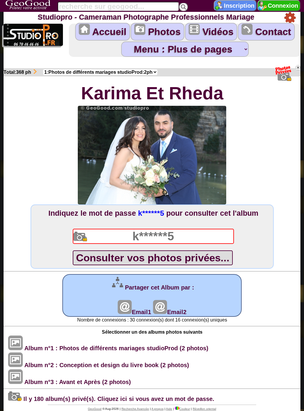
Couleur (184, 408)
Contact (272, 31)
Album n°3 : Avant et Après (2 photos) (77, 382)
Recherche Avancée (135, 408)
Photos (163, 31)
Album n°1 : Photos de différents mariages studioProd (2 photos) (115, 348)
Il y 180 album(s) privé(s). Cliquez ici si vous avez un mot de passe (117, 399)
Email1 (141, 312)
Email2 (176, 312)
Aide (169, 408)
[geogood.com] (35, 5)
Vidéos (217, 31)
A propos (157, 408)
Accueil (108, 31)
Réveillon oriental (204, 408)
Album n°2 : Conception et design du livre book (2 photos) (106, 365)
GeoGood (95, 408)
